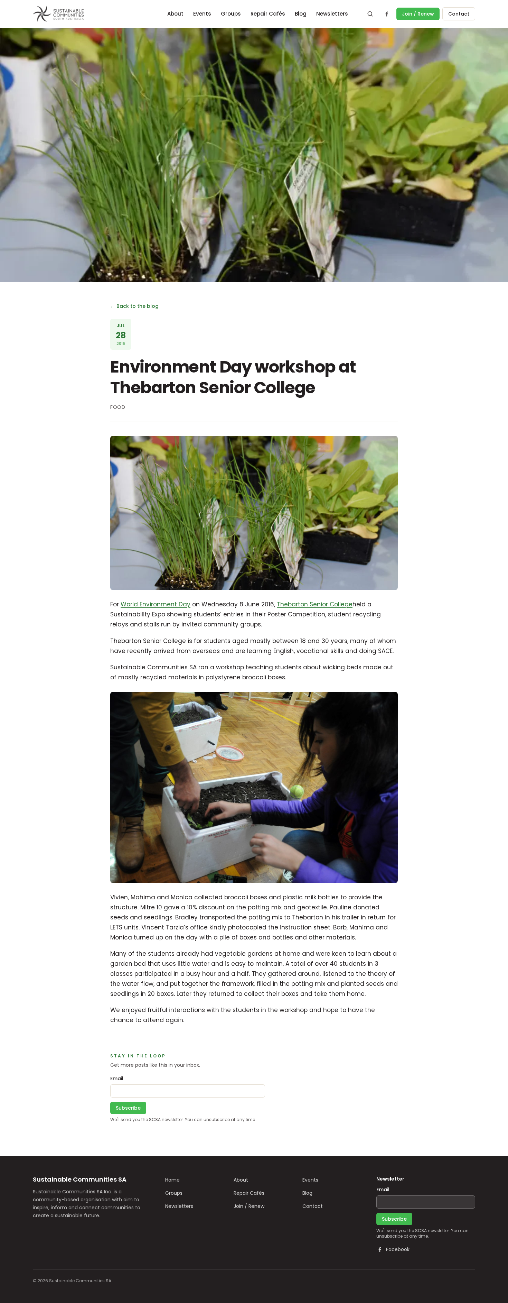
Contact (458, 13)
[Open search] (370, 14)
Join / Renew (418, 13)
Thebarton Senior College (314, 604)
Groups (231, 13)
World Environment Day (155, 604)
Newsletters (332, 13)
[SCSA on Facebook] (387, 14)
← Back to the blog (134, 306)
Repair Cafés (268, 13)
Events (202, 13)
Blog (301, 13)
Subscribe (128, 1107)
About (175, 13)
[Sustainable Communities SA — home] (58, 14)
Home (172, 1179)
